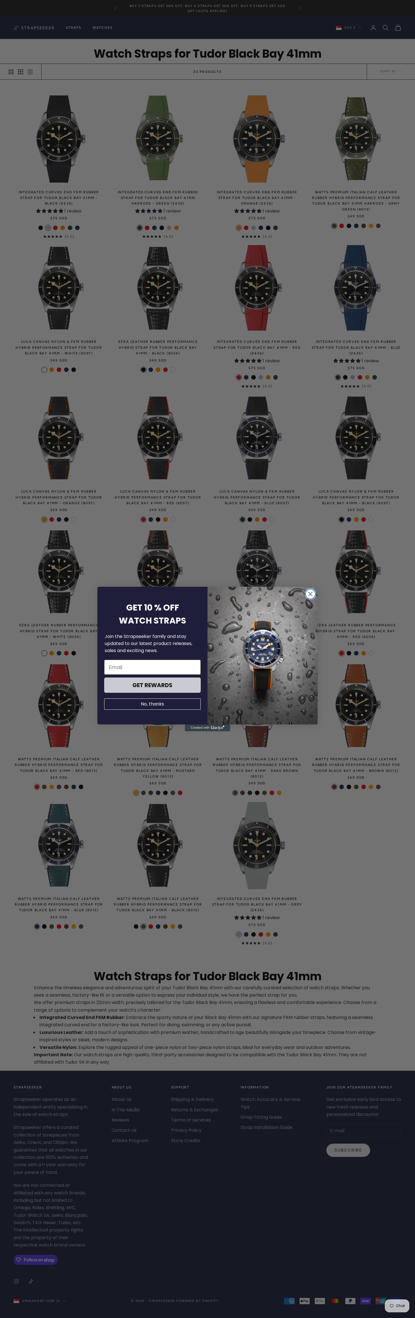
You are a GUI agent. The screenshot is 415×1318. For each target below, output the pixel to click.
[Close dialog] (310, 594)
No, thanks (152, 704)
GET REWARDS (152, 685)
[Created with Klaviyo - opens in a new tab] (207, 727)
